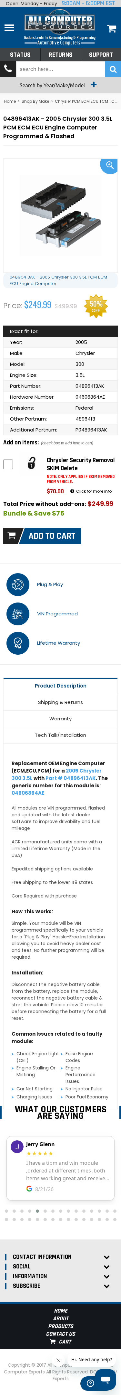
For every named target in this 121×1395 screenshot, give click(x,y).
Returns (61, 55)
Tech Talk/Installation (60, 735)
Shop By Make (35, 101)
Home (10, 101)
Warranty (60, 718)
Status (20, 55)
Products (60, 1326)
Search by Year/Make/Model (53, 85)
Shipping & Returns (60, 702)
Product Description (60, 685)
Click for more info (93, 491)
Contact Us (60, 1334)
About (60, 1318)
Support (101, 55)
